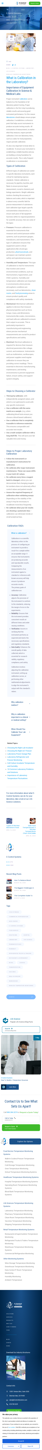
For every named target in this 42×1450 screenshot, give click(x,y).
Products (9, 1320)
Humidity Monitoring (13, 1277)
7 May (37, 1038)
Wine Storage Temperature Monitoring (20, 1263)
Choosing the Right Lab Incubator (20, 748)
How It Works (11, 1327)
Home (8, 17)
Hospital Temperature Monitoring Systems (21, 1182)
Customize (11, 1446)
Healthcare (13, 935)
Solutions (10, 1314)
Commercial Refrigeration (18, 916)
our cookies (11, 1427)
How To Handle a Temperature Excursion (14, 1080)
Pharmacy (12, 949)
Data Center (13, 921)
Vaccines (12, 972)
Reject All (30, 1446)
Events (8, 1342)
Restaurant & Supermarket (18, 958)
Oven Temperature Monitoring (16, 1169)
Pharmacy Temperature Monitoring (18, 1214)
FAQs (8, 1330)
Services (9, 1317)
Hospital (27, 935)
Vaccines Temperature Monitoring (18, 1221)
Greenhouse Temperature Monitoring (19, 1267)
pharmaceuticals (21, 252)
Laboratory (30, 68)
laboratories (10, 117)
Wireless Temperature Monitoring (18, 74)
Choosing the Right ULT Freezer (19, 751)
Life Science (10, 71)
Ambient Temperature (13, 1280)
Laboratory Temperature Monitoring (19, 1211)
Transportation (14, 967)
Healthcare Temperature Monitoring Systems (21, 1177)
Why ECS (9, 1323)
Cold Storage (14, 912)
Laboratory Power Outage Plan (19, 754)
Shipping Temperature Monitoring (18, 1224)
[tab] (21, 533)
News (8, 865)
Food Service (13, 930)
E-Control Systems (18, 68)
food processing (21, 293)
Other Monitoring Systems (13, 1259)
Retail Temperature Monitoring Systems (18, 1230)
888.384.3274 (12, 1112)
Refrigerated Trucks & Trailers (20, 953)
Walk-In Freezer (14, 976)
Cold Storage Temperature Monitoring (19, 1165)
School (22, 962)
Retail (11, 962)
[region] (21, 1431)
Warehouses (13, 981)
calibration (23, 99)
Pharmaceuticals (15, 944)
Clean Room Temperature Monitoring (19, 1218)
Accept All (21, 1441)
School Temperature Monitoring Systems (21, 1172)
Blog (14, 17)
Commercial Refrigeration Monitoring (19, 1254)
